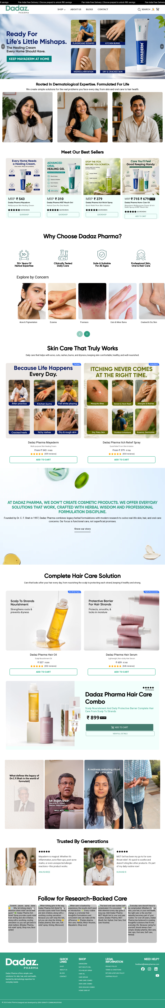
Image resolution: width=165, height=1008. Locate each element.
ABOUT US (63, 970)
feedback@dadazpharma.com (147, 964)
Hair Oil (82, 974)
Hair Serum (83, 977)
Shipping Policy (112, 976)
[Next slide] (87, 334)
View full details (120, 734)
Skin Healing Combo (87, 987)
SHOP (60, 9)
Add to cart (43, 459)
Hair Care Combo (85, 980)
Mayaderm (83, 964)
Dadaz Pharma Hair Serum (121, 654)
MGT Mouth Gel (85, 967)
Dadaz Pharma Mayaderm (43, 442)
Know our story (82, 528)
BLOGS (62, 973)
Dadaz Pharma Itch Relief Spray (121, 442)
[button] (144, 9)
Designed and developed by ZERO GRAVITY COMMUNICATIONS (40, 1002)
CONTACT (63, 976)
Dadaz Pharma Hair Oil (43, 654)
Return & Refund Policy (115, 973)
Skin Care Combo (85, 984)
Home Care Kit (84, 990)
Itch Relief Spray (85, 970)
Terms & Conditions (113, 970)
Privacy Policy (111, 966)
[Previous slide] (80, 334)
